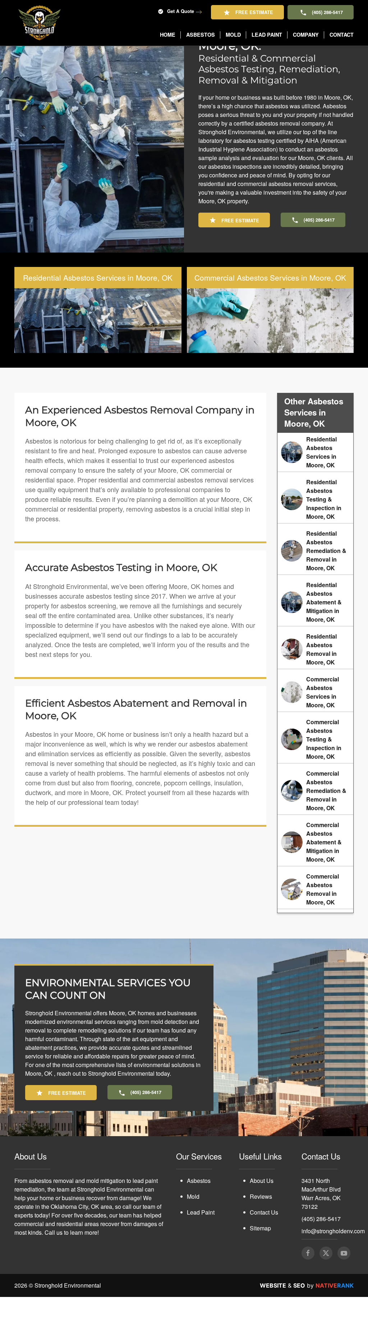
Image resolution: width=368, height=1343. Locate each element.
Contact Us (264, 1258)
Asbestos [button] (200, 34)
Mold (193, 1242)
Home (167, 34)
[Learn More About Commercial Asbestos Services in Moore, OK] (315, 738)
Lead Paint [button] (267, 34)
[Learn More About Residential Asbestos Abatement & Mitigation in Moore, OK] (315, 648)
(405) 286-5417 (327, 12)
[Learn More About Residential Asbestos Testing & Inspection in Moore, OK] (315, 545)
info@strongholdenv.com (333, 1277)
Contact (342, 34)
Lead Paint (201, 1258)
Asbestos (199, 1226)
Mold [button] (233, 34)
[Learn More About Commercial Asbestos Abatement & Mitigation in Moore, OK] (315, 888)
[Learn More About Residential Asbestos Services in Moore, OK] (315, 498)
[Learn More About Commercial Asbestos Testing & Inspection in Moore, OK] (315, 785)
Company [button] (306, 34)
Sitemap (260, 1274)
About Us (261, 1226)
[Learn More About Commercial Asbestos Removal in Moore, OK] (315, 935)
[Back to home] (39, 23)
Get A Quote (180, 11)
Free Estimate (254, 12)
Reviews (261, 1242)
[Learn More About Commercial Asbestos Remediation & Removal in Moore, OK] (315, 837)
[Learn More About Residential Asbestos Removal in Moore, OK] (315, 695)
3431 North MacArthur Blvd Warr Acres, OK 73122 (321, 1239)
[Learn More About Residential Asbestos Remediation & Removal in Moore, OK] (315, 597)
